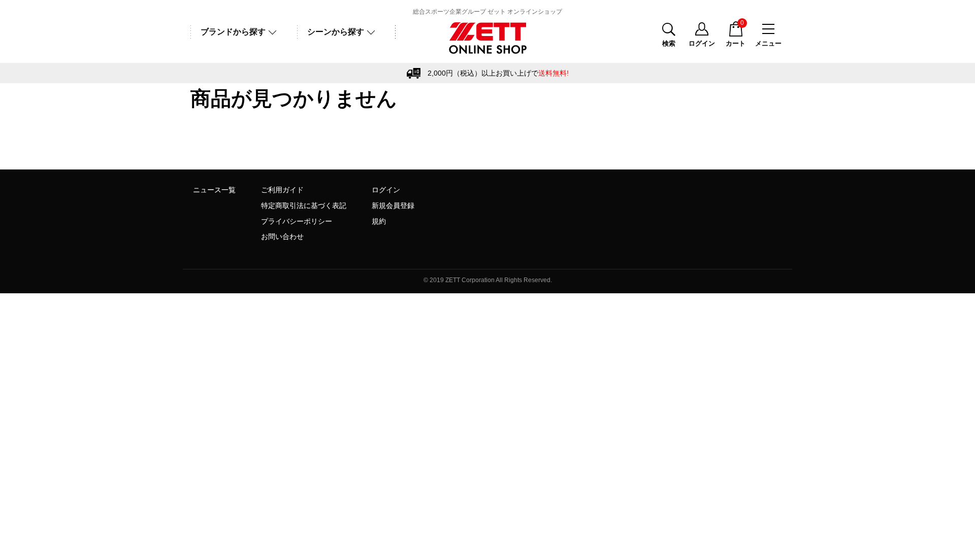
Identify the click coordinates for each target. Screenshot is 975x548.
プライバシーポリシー (296, 221)
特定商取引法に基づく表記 (303, 205)
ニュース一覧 (214, 190)
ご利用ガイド (282, 190)
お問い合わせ (282, 236)
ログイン (386, 190)
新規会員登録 (393, 205)
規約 (379, 221)
